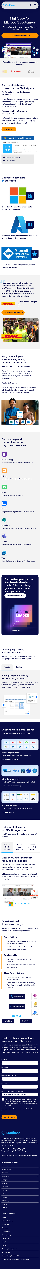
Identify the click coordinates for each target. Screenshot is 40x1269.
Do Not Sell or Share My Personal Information (16, 1259)
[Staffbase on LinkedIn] (3, 1150)
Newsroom (5, 1228)
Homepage (5, 1166)
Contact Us (5, 1224)
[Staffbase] (9, 5)
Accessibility (6, 1252)
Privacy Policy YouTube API (10, 1256)
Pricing (4, 1194)
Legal (4, 1242)
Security (4, 1245)
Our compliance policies (9, 1249)
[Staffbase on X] (8, 1150)
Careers (4, 1217)
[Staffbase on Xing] (24, 1150)
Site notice (5, 1238)
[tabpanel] (20, 696)
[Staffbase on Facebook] (14, 1150)
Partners (4, 1207)
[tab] (7, 667)
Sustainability (6, 1231)
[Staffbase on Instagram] (19, 1150)
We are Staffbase (7, 1221)
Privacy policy (6, 1235)
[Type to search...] (30, 5)
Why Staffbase (6, 1169)
